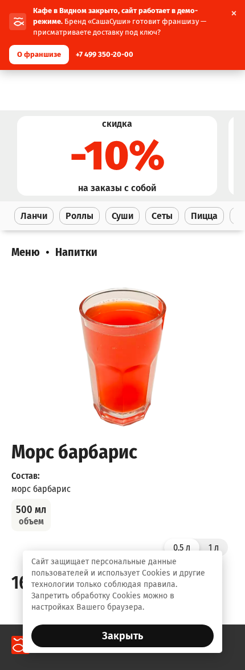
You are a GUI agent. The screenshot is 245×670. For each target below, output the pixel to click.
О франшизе (39, 54)
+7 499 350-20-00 (104, 54)
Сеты (162, 215)
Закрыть (122, 636)
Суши (122, 215)
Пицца (204, 215)
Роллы (79, 215)
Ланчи (34, 215)
